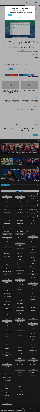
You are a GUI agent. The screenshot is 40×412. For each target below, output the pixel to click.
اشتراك (10, 14)
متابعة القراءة (20, 17)
